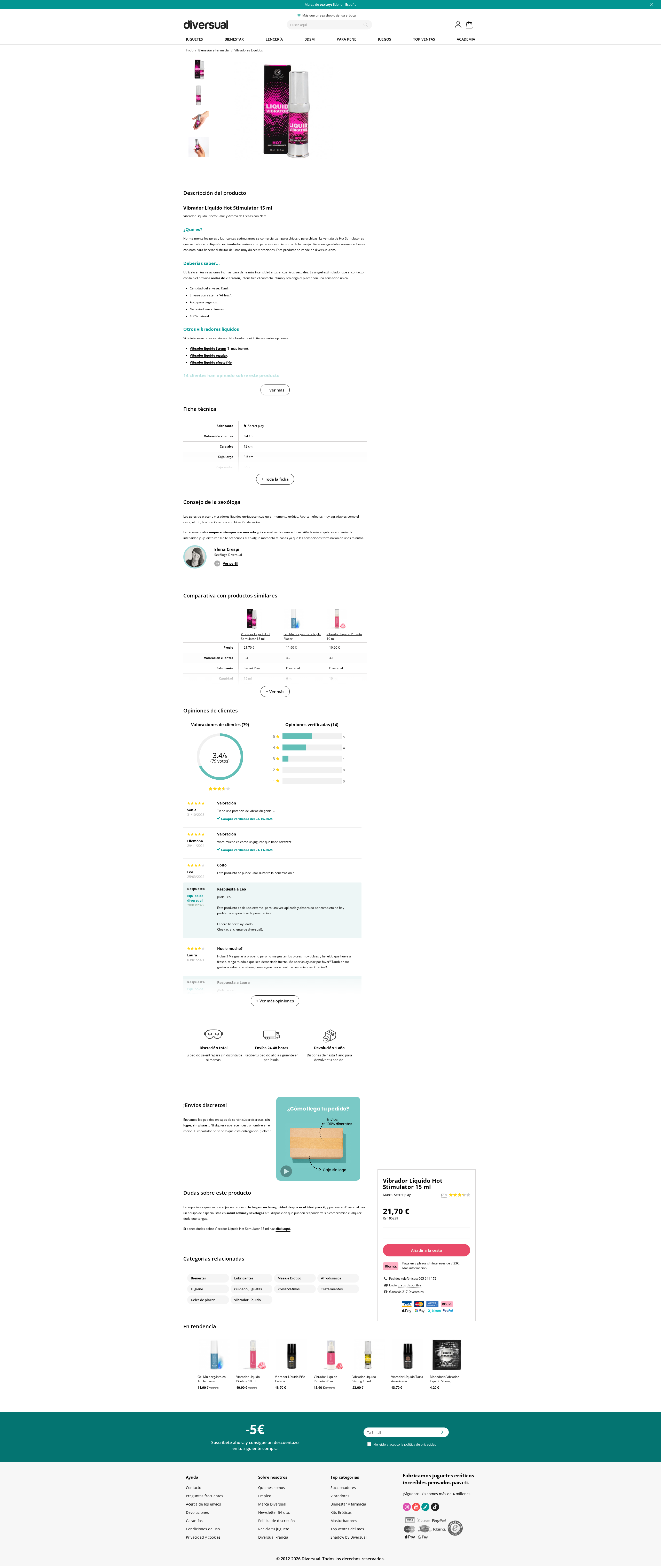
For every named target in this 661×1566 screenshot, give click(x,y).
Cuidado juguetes (248, 1289)
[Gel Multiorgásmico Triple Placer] (214, 1355)
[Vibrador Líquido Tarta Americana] (408, 1355)
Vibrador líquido (247, 1300)
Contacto (193, 1487)
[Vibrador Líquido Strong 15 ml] (369, 1355)
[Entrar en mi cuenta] (458, 24)
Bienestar (234, 39)
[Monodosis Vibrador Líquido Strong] (446, 1355)
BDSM (309, 39)
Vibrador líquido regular (208, 355)
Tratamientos (332, 1289)
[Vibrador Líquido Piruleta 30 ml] (330, 1355)
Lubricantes (243, 1278)
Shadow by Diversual (348, 1537)
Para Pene (346, 39)
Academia (466, 39)
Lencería (274, 39)
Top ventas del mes (347, 1528)
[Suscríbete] (442, 1433)
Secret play (256, 426)
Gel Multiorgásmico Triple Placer (212, 1379)
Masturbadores (343, 1520)
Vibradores (339, 1495)
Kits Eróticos (341, 1512)
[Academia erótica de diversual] (425, 1507)
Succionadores (343, 1487)
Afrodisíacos (331, 1278)
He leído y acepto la (405, 1444)
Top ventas (424, 39)
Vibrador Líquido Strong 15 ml (364, 1379)
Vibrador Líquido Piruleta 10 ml (248, 1379)
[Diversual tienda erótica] (224, 24)
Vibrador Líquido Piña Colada (290, 1379)
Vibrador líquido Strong (208, 348)
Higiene (197, 1289)
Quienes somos (271, 1487)
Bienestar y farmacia (348, 1504)
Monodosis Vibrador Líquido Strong (444, 1379)
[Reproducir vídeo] (286, 1171)
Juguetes (194, 39)
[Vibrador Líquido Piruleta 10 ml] (253, 1355)
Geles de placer (203, 1300)
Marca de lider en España (330, 4)
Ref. (385, 1218)
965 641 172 (427, 1278)
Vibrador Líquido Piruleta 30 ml (325, 1379)
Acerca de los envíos (203, 1504)
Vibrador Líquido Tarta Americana (407, 1379)
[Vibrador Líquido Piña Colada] (292, 1355)
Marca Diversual (272, 1504)
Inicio (189, 50)
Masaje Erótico (289, 1278)
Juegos (384, 39)
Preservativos (289, 1289)
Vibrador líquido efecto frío (211, 362)
